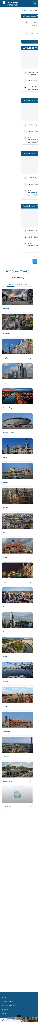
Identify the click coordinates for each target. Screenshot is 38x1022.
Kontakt (4, 1014)
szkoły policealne (7, 1002)
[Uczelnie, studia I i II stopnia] (9, 3)
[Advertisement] (19, 899)
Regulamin (5, 1010)
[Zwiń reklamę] (19, 1016)
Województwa (21, 284)
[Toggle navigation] (35, 3)
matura (4, 998)
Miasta (10, 284)
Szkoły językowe (26, 10)
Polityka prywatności (9, 1006)
